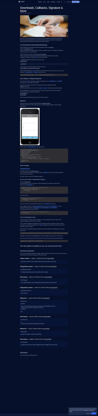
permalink (51, 258)
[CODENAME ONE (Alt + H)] (21, 2)
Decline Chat (88, 413)
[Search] (62, 1)
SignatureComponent (46, 103)
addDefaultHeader (23, 61)
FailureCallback (23, 94)
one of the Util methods (41, 54)
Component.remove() (34, 171)
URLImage (51, 47)
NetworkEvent (27, 181)
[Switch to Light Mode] (65, 2)
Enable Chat (94, 413)
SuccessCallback (23, 93)
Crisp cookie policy (84, 409)
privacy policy (92, 409)
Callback (21, 86)
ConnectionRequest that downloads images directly (30, 68)
